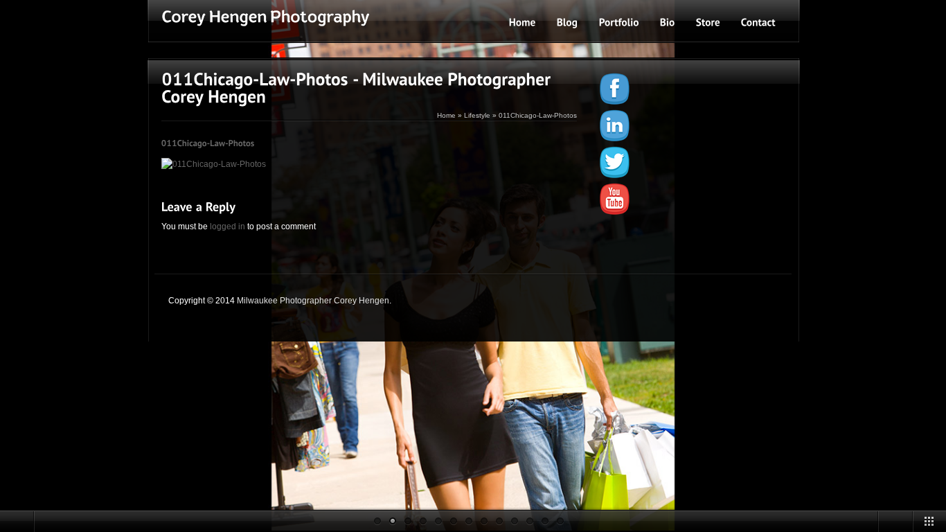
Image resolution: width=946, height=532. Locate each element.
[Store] (708, 22)
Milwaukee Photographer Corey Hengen (313, 300)
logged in (227, 226)
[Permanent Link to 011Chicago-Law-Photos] (208, 143)
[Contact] (758, 22)
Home (446, 115)
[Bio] (668, 22)
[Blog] (567, 22)
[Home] (522, 22)
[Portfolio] (619, 22)
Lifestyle (477, 115)
